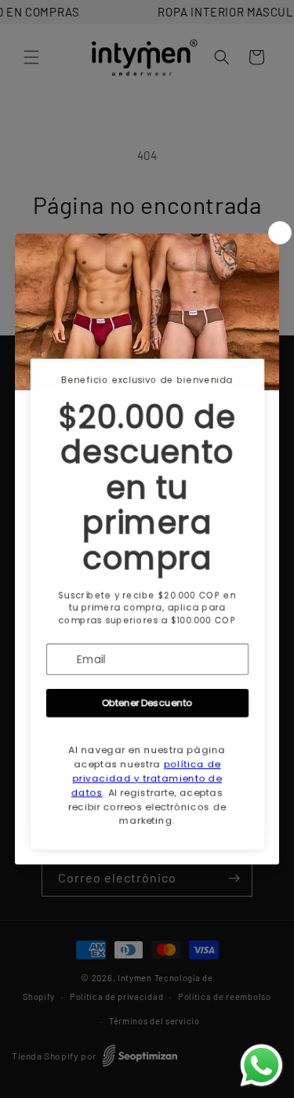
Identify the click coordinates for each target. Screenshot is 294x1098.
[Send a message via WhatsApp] (261, 1065)
